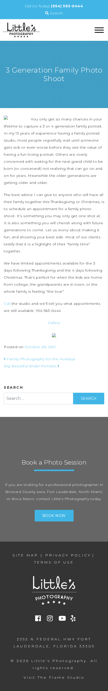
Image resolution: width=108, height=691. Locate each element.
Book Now (54, 515)
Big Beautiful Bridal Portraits (31, 366)
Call (8, 303)
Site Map (25, 555)
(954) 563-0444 (67, 6)
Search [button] (56, 13)
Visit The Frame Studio (54, 677)
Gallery (54, 322)
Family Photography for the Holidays (40, 359)
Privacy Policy (68, 555)
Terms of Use (54, 562)
